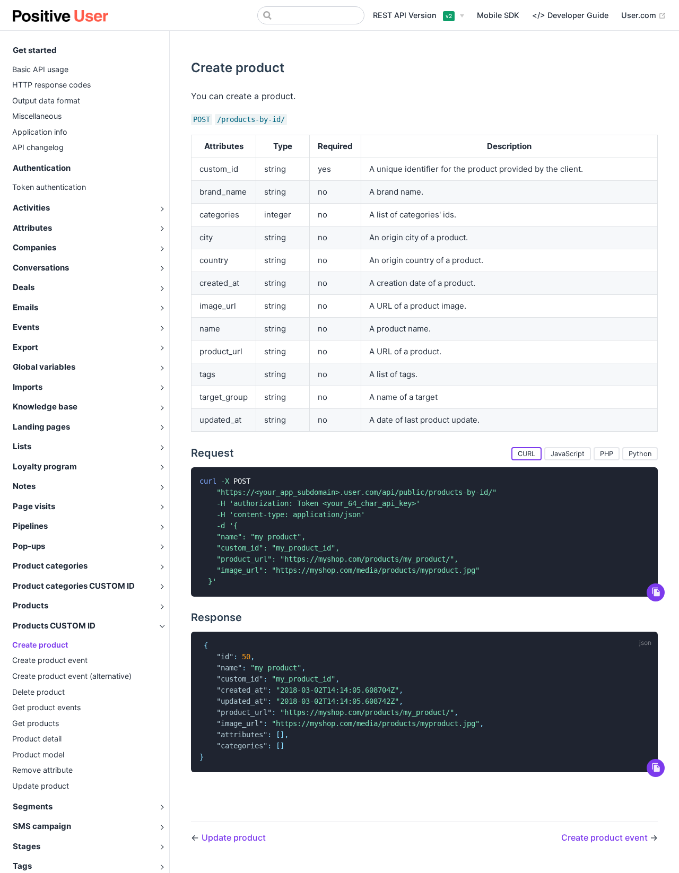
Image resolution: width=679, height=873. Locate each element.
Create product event (50, 660)
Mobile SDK (498, 15)
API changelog (38, 147)
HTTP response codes (51, 84)
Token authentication (49, 186)
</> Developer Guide (570, 15)
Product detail (37, 738)
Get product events (46, 707)
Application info (39, 131)
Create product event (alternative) (72, 675)
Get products (35, 723)
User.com (643, 15)
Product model (38, 754)
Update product (40, 785)
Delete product (38, 691)
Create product (40, 644)
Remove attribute (42, 769)
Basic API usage (40, 69)
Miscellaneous (37, 115)
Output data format (46, 100)
